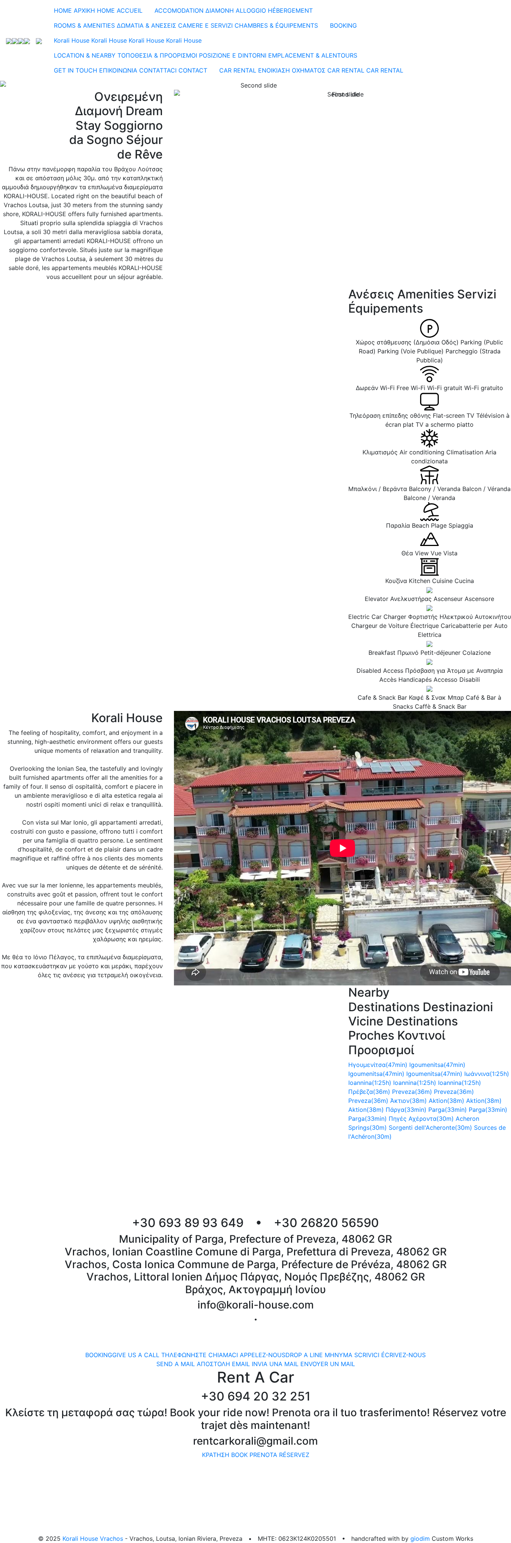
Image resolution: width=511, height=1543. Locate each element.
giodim (420, 1538)
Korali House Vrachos (92, 1538)
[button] (38, 85)
